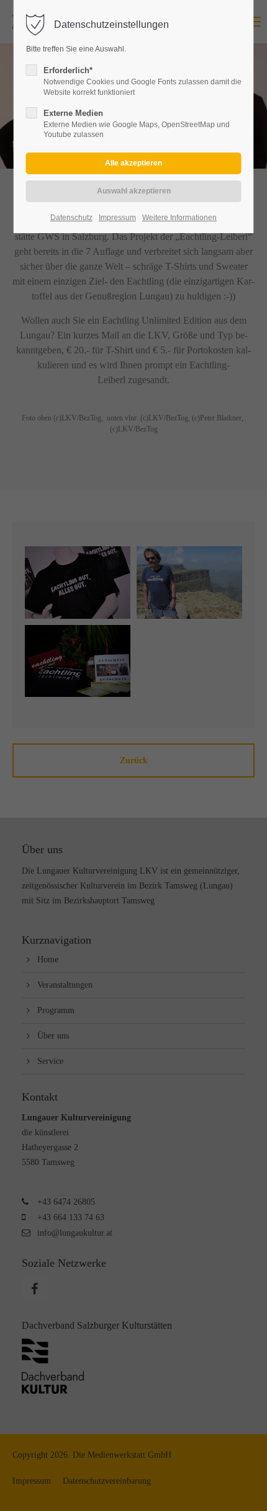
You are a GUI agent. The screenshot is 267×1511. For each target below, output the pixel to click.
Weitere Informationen (179, 217)
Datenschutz (71, 217)
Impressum (117, 217)
